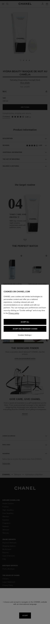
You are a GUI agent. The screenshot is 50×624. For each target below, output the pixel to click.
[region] (25, 312)
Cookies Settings (24, 335)
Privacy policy (13, 313)
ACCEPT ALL (25, 322)
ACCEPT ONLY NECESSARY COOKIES (25, 329)
